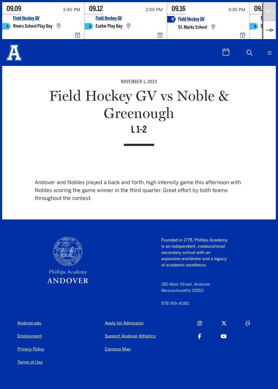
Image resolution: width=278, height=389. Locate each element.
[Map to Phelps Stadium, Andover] (213, 27)
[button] (249, 52)
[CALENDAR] (226, 52)
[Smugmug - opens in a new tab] (247, 326)
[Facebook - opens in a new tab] (199, 339)
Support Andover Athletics (130, 336)
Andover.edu (29, 323)
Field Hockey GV (26, 18)
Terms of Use (30, 362)
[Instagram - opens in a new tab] (199, 326)
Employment (29, 336)
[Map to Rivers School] (59, 26)
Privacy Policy (30, 349)
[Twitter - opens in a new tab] (223, 326)
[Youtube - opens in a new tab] (224, 339)
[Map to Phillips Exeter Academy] (129, 26)
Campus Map (118, 349)
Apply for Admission (124, 323)
